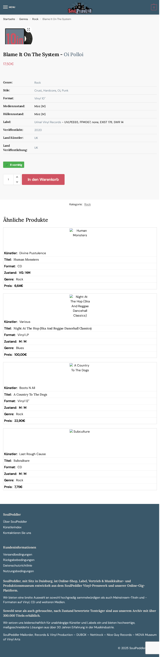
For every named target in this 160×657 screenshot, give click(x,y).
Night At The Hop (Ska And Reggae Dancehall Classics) (52, 328)
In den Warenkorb (43, 179)
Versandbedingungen (17, 555)
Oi (59, 90)
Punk (65, 90)
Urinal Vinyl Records (47, 122)
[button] (153, 7)
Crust (38, 90)
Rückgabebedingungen (18, 560)
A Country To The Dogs (30, 394)
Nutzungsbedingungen (18, 571)
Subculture (22, 461)
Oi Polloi (73, 54)
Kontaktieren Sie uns (17, 533)
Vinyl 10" (39, 98)
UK (36, 138)
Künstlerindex (12, 527)
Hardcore (49, 90)
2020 (38, 130)
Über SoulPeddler (15, 522)
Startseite (9, 19)
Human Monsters (26, 259)
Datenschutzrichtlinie (17, 566)
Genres (23, 19)
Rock (35, 19)
